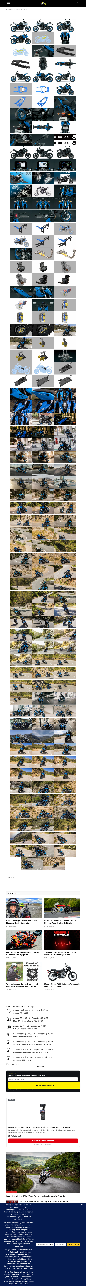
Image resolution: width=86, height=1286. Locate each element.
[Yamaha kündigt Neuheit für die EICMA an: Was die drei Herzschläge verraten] (62, 940)
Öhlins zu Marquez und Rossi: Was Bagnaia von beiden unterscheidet (44, 1202)
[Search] (77, 3)
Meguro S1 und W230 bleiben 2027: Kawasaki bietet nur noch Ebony (61, 985)
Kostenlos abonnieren (44, 1085)
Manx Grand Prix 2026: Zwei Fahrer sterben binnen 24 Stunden (36, 1196)
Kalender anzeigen (14, 1064)
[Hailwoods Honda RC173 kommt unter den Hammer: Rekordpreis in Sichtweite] (62, 908)
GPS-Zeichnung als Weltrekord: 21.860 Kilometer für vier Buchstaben (21, 922)
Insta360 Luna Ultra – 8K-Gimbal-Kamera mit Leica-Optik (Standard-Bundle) (39, 1127)
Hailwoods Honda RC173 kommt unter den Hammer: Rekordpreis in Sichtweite (61, 922)
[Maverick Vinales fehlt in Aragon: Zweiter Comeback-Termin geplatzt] (24, 940)
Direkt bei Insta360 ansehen (43, 1141)
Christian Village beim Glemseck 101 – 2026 (31, 1052)
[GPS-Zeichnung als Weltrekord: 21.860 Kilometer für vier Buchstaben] (24, 908)
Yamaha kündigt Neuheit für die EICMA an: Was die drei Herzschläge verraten (60, 953)
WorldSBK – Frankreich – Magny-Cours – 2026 (32, 1044)
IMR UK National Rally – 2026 (25, 1029)
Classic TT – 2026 (20, 1013)
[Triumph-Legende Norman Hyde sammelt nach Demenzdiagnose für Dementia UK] (24, 971)
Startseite (9, 9)
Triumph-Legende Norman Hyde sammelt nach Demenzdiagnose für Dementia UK (22, 985)
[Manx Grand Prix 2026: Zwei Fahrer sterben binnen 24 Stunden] (43, 1172)
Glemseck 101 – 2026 (22, 1060)
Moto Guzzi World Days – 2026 (26, 1037)
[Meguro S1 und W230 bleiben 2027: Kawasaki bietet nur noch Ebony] (62, 971)
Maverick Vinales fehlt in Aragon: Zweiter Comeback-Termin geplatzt (22, 953)
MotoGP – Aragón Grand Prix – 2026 (28, 1021)
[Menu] (8, 3)
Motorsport (11, 1192)
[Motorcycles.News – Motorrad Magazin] (43, 3)
